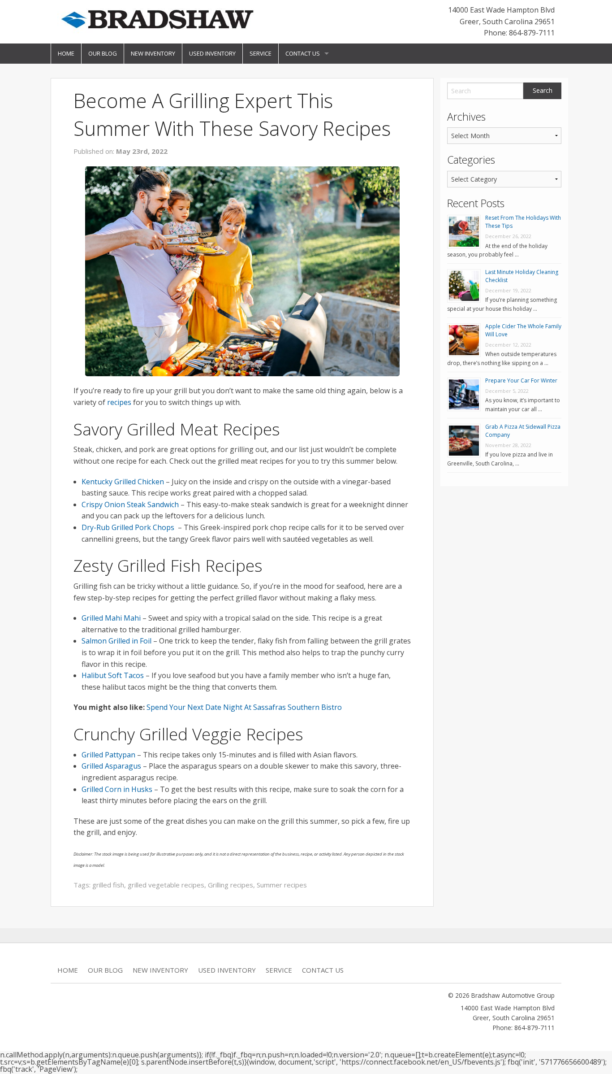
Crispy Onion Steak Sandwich (130, 504)
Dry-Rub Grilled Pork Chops (129, 527)
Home (66, 53)
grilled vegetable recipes (166, 884)
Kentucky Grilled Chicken (123, 482)
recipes (119, 402)
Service (261, 53)
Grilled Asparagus (111, 766)
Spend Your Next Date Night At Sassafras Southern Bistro (244, 707)
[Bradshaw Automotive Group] (157, 19)
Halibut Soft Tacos (113, 675)
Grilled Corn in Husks (117, 789)
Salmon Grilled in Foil (116, 641)
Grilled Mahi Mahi (111, 618)
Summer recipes (282, 884)
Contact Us (302, 53)
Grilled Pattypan (108, 755)
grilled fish (108, 884)
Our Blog (102, 53)
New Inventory (153, 53)
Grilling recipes (230, 884)
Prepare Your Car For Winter (521, 380)
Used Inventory (212, 53)
